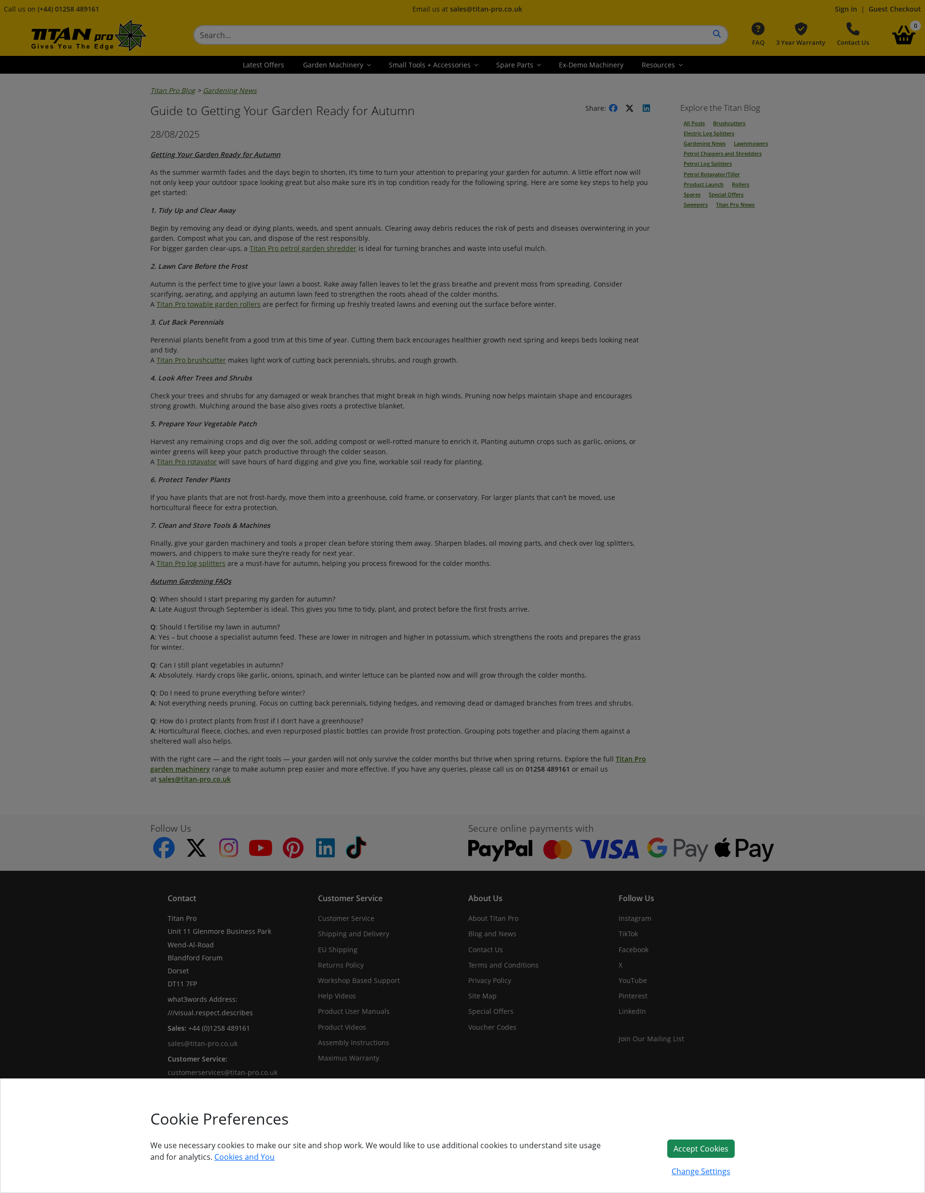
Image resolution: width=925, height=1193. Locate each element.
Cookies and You (244, 1157)
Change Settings (701, 1171)
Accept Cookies (701, 1148)
